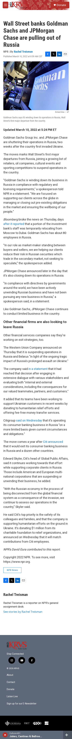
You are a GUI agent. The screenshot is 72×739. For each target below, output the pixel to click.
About (10, 675)
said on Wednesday (29, 420)
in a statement (38, 369)
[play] (5, 735)
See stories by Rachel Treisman (22, 612)
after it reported (13, 224)
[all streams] (67, 735)
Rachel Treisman (23, 51)
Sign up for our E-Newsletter (22, 703)
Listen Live (12, 696)
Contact (11, 682)
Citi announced (52, 441)
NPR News (12, 570)
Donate (61, 4)
